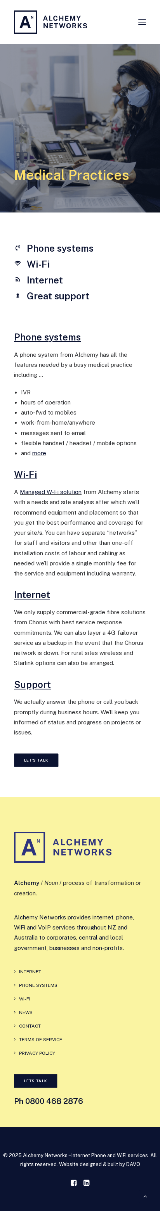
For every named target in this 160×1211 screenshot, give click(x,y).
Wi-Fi (25, 474)
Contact (30, 1026)
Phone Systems (38, 985)
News (26, 1012)
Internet (32, 594)
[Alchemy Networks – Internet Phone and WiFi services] (50, 22)
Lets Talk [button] (35, 1080)
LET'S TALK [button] (36, 760)
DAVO (133, 1164)
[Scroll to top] (145, 1195)
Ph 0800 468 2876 (48, 1101)
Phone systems (47, 337)
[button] (142, 22)
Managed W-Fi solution (51, 492)
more (39, 453)
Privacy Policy (37, 1053)
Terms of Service (40, 1039)
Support (32, 684)
